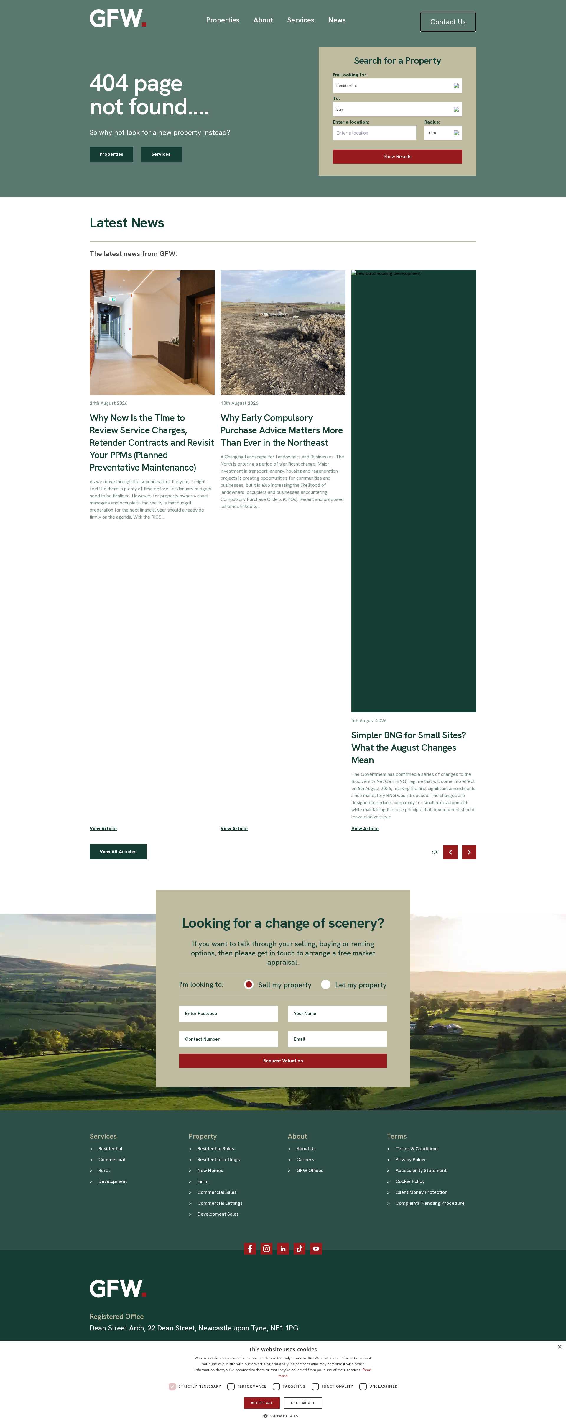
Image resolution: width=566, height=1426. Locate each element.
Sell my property (285, 984)
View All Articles (118, 851)
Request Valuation (283, 1061)
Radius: (432, 122)
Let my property (361, 984)
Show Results (398, 156)
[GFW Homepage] (118, 18)
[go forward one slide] (469, 852)
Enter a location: (351, 122)
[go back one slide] (450, 852)
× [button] (559, 1347)
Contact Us (448, 21)
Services (162, 154)
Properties (111, 154)
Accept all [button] (262, 1402)
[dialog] (283, 1383)
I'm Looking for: (350, 75)
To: (336, 98)
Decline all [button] (303, 1402)
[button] (283, 1416)
